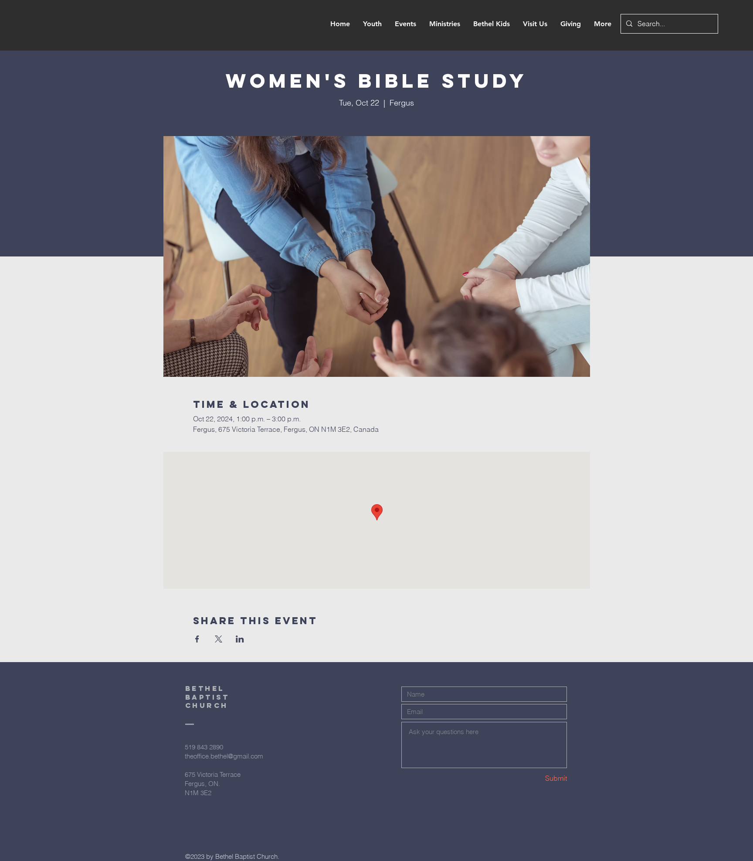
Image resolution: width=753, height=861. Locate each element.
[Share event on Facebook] (197, 639)
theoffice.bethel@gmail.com (224, 756)
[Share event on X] (218, 639)
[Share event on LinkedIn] (240, 639)
